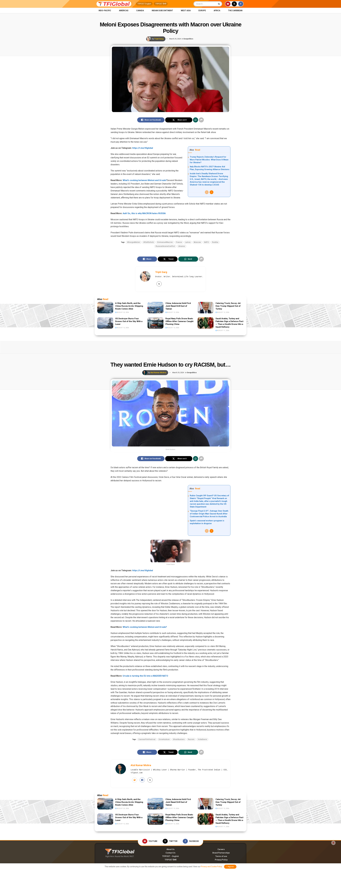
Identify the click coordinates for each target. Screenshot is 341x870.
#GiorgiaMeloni (133, 242)
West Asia (186, 10)
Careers (221, 849)
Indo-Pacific (105, 10)
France (179, 242)
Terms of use (221, 856)
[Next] (212, 192)
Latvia (187, 242)
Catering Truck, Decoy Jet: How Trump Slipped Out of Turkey (228, 306)
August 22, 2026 (122, 312)
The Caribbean (235, 10)
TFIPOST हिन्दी (160, 4)
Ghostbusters (179, 739)
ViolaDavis (202, 739)
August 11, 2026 (223, 330)
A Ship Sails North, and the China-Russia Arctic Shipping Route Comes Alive (129, 306)
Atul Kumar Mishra (158, 373)
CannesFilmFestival (147, 739)
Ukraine (181, 246)
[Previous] (207, 192)
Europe (202, 10)
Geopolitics (188, 39)
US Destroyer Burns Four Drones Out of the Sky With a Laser (128, 321)
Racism (191, 739)
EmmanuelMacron (165, 242)
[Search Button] (219, 4)
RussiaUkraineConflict (165, 246)
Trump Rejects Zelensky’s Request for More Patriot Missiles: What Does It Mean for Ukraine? (209, 160)
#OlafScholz (148, 242)
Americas (123, 10)
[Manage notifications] (333, 843)
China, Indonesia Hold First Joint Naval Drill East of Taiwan (178, 306)
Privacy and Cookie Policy (211, 866)
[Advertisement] (170, 347)
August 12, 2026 (223, 312)
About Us (170, 849)
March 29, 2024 (175, 39)
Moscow (197, 242)
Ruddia (215, 242)
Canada (140, 10)
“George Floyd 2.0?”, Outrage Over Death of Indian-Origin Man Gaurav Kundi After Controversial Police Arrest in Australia (209, 514)
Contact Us (170, 853)
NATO (206, 242)
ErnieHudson (164, 739)
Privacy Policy (221, 860)
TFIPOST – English (170, 856)
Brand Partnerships (221, 853)
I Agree (230, 867)
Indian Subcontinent (162, 10)
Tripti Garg (158, 39)
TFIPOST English (144, 4)
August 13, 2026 (173, 312)
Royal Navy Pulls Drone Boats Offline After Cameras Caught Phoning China (179, 321)
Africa (217, 10)
